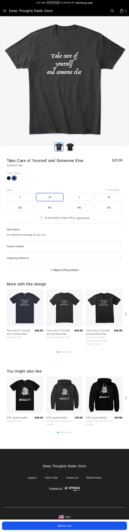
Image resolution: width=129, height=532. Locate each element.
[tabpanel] (64, 80)
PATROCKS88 (53, 2)
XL (109, 197)
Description (13, 229)
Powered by (55, 488)
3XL (50, 207)
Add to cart (64, 526)
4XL (79, 207)
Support (32, 477)
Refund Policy (93, 477)
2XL (20, 207)
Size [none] (9, 190)
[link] (25, 308)
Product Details (15, 246)
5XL (109, 207)
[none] (112, 190)
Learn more (82, 217)
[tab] (59, 147)
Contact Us (72, 477)
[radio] (20, 197)
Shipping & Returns (18, 258)
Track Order (51, 477)
